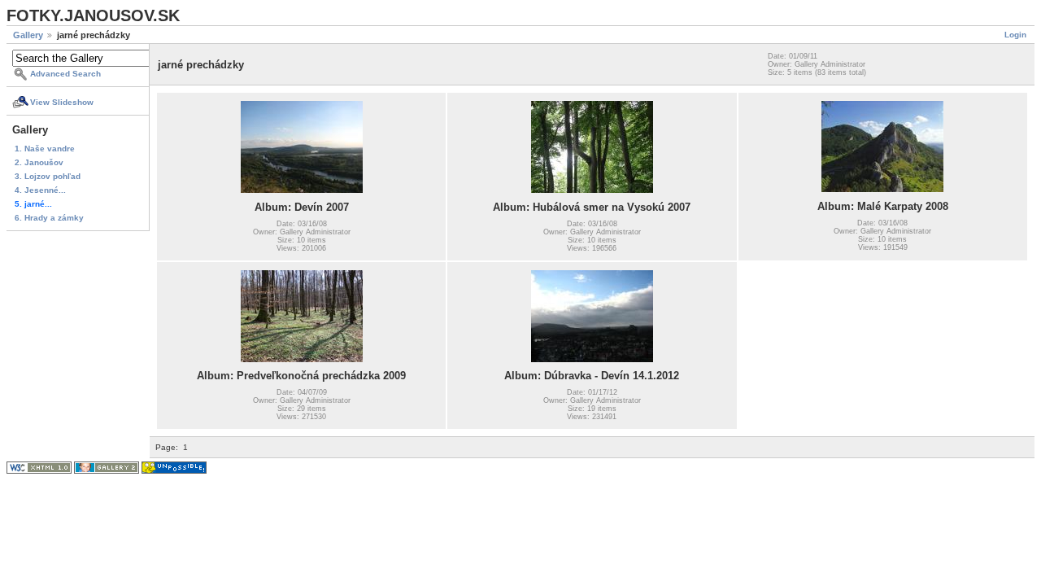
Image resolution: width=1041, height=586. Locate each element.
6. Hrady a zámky (49, 217)
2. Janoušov (39, 162)
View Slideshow (62, 102)
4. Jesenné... (40, 190)
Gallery (28, 35)
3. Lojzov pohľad (48, 176)
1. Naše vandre (45, 148)
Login (1015, 34)
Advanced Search (65, 73)
